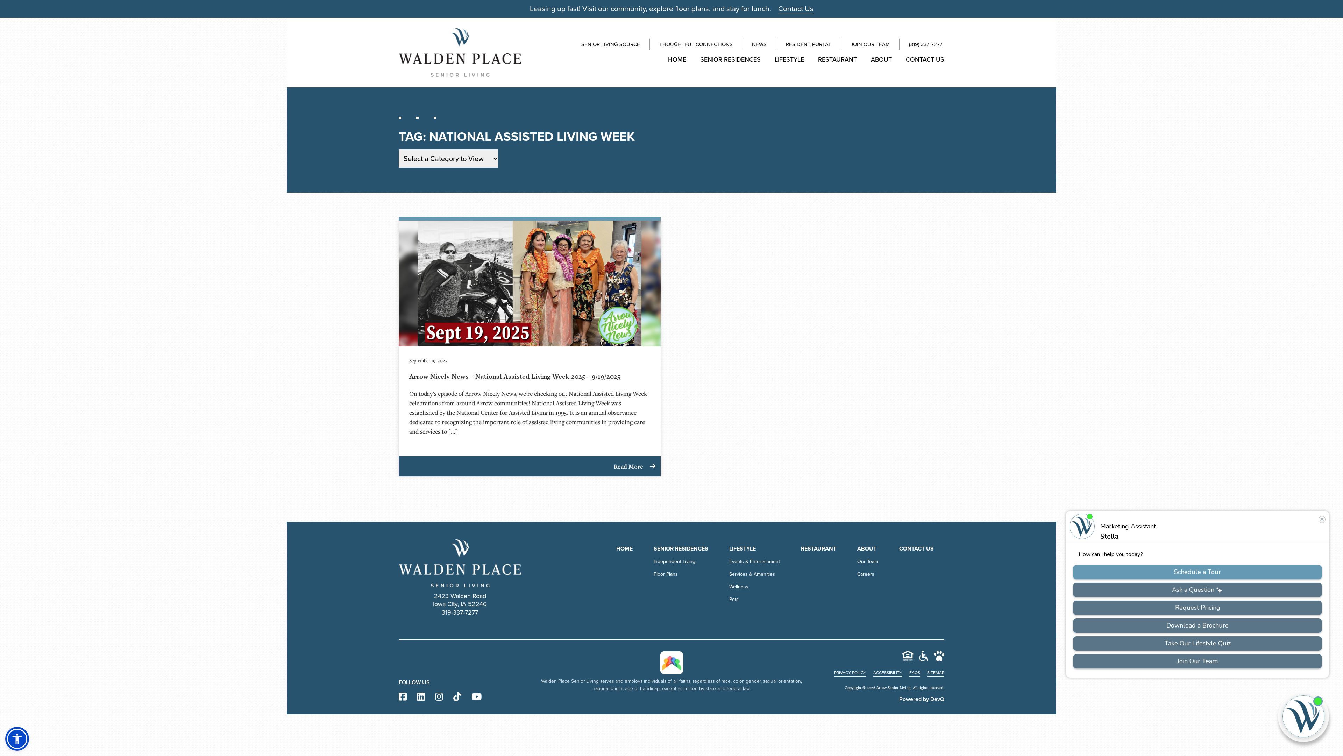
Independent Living (674, 561)
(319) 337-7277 (926, 44)
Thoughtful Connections (696, 44)
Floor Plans (666, 574)
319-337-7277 (460, 612)
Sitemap (935, 673)
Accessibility (887, 673)
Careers (865, 574)
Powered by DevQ (921, 699)
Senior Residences (730, 59)
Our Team (867, 561)
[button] (17, 739)
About (881, 59)
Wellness (738, 586)
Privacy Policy (850, 673)
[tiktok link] (457, 697)
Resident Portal (808, 44)
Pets (734, 599)
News (759, 44)
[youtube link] (476, 697)
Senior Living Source (610, 44)
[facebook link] (403, 697)
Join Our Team (870, 44)
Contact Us (795, 8)
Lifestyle (789, 59)
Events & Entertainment (754, 561)
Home (677, 59)
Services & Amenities (752, 574)
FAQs (914, 673)
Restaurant (837, 59)
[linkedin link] (421, 697)
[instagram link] (439, 697)
